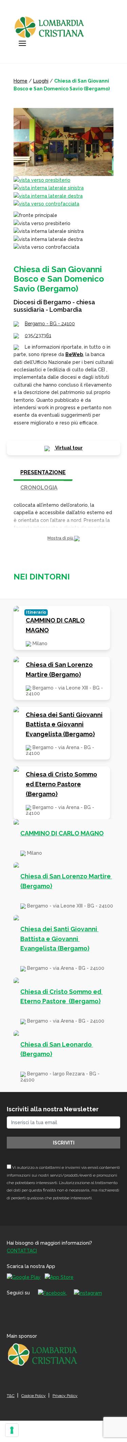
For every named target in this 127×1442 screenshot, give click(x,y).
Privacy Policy (65, 1395)
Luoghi (40, 81)
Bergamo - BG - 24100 (50, 323)
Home (20, 81)
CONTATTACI (22, 1250)
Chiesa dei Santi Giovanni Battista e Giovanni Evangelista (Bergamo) (64, 724)
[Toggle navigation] (22, 43)
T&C (11, 1395)
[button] (63, 538)
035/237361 (38, 335)
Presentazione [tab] (43, 472)
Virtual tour (68, 448)
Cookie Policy (33, 1395)
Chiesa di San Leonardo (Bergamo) (56, 1049)
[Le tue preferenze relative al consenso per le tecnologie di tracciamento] (11, 1430)
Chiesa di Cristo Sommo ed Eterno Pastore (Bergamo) (61, 784)
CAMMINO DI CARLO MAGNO (55, 625)
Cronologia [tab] (39, 487)
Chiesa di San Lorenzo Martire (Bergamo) (59, 669)
